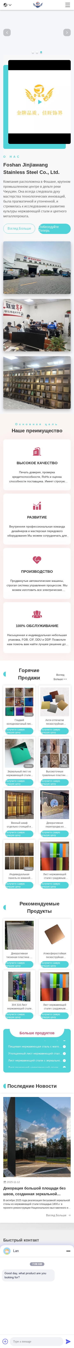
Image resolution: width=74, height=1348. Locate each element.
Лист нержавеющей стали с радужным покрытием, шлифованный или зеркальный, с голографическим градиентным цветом (54, 876)
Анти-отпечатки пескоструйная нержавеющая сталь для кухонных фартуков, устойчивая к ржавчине (55, 722)
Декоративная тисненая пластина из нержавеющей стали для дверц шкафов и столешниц (19, 955)
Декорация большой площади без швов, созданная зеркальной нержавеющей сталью (34, 1191)
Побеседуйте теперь (49, 228)
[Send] (68, 1341)
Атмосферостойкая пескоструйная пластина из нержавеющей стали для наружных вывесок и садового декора (54, 955)
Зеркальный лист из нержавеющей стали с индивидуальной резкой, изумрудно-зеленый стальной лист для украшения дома (19, 773)
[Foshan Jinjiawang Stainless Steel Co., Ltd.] (38, 5)
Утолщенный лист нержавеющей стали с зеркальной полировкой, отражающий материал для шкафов (35, 1049)
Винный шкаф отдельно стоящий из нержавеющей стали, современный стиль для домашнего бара (19, 825)
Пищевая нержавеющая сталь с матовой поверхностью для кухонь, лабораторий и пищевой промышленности (35, 1042)
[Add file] (5, 1341)
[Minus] (68, 1250)
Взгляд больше (19, 228)
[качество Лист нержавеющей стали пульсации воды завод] (37, 54)
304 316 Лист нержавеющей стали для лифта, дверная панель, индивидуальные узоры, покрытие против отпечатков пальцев (19, 1006)
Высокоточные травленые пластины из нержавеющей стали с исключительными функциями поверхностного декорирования (54, 773)
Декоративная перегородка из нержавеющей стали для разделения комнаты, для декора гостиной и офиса (55, 825)
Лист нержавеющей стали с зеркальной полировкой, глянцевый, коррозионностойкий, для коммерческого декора (35, 1056)
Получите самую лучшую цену (15, 731)
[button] (33, 52)
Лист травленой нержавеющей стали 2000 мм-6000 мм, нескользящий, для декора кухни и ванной (35, 1063)
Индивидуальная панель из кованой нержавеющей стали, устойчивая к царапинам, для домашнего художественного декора (19, 876)
